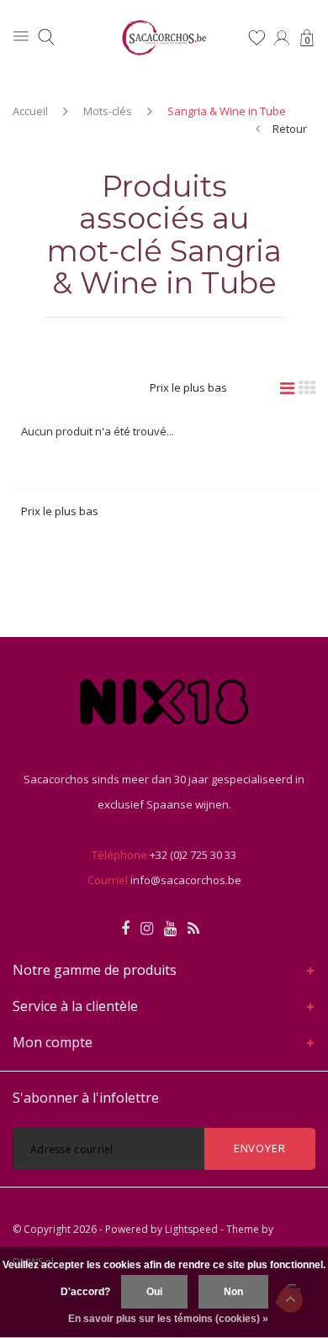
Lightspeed (191, 1229)
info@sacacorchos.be (185, 880)
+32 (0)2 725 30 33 (193, 854)
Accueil (30, 111)
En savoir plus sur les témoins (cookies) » (168, 1319)
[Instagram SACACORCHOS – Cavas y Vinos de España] (146, 929)
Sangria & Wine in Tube (226, 111)
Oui (154, 1292)
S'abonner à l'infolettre (86, 1097)
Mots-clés (107, 111)
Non (233, 1292)
